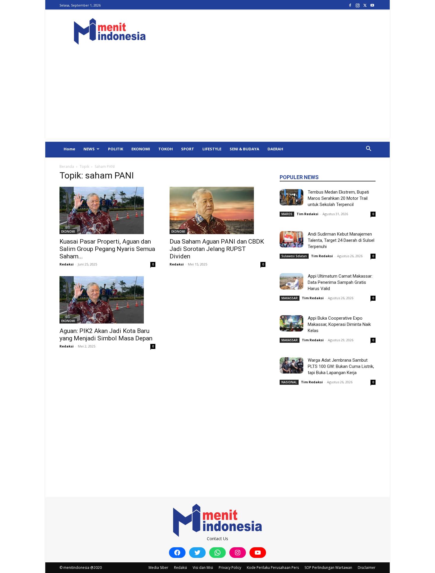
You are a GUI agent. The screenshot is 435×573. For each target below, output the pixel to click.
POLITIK (115, 149)
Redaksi (66, 264)
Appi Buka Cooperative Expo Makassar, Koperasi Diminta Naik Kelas (339, 324)
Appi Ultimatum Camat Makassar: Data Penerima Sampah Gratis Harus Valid (340, 282)
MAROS (286, 214)
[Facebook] (350, 5)
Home (69, 149)
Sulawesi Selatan (294, 256)
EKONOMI (140, 149)
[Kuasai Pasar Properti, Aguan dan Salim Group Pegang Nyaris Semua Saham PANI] (107, 210)
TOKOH (165, 149)
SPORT (187, 149)
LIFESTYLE (211, 149)
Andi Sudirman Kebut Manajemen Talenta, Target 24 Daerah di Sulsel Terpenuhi (341, 240)
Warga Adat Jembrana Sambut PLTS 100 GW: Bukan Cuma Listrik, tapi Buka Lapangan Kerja (341, 366)
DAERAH (275, 149)
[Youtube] (372, 5)
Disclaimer (367, 567)
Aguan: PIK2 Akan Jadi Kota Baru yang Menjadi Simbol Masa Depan (105, 334)
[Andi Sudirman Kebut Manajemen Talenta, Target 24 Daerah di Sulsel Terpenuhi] (291, 239)
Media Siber (158, 567)
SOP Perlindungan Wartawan (328, 567)
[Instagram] (357, 5)
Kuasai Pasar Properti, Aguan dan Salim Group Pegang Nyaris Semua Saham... (107, 249)
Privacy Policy (230, 567)
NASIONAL (289, 382)
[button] (368, 149)
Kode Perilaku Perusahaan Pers (273, 567)
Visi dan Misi (203, 567)
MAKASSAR (289, 298)
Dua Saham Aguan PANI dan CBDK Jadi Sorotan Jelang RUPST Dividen (217, 249)
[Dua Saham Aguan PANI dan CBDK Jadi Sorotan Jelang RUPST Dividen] (217, 210)
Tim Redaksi (307, 214)
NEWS (89, 149)
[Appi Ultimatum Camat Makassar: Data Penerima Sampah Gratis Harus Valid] (291, 281)
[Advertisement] (217, 97)
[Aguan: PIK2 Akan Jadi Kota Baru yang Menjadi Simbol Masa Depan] (107, 299)
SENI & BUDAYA (244, 149)
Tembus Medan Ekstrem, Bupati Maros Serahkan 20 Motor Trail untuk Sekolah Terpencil (338, 198)
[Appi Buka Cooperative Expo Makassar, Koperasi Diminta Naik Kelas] (291, 323)
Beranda (66, 166)
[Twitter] (365, 5)
